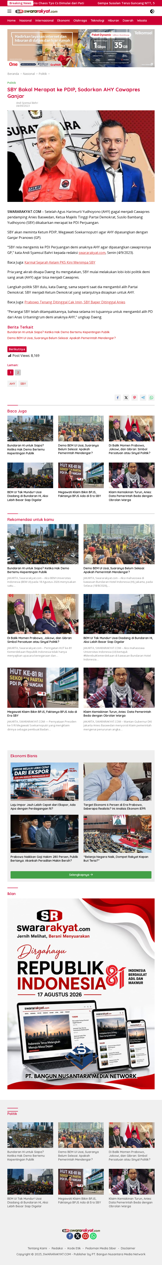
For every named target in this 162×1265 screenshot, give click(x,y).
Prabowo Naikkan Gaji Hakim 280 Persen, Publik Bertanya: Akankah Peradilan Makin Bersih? (44, 858)
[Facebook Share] (118, 397)
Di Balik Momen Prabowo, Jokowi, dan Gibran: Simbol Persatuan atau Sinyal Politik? (129, 449)
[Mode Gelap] (152, 11)
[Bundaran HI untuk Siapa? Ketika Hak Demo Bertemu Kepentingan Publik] (30, 428)
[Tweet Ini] (126, 397)
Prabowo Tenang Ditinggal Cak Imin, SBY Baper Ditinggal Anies (74, 302)
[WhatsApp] (93, 1236)
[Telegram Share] (143, 397)
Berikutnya (17, 349)
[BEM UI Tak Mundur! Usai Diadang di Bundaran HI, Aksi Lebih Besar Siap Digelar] (30, 475)
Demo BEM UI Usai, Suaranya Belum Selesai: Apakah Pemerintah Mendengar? (61, 338)
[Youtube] (85, 1236)
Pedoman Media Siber (100, 1248)
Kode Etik (74, 1248)
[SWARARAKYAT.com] (35, 11)
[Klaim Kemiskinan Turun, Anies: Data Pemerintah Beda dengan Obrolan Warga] (132, 475)
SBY (23, 384)
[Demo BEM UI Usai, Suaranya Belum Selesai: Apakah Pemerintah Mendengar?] (81, 428)
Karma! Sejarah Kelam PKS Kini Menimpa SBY (59, 262)
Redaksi (57, 1248)
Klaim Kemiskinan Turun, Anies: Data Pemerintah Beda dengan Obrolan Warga (131, 496)
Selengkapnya (79, 875)
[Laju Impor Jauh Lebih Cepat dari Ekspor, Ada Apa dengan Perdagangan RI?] (44, 782)
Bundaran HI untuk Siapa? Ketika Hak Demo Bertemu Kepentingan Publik (58, 332)
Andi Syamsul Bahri (27, 103)
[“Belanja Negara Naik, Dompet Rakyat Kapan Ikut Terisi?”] (117, 834)
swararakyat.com (92, 252)
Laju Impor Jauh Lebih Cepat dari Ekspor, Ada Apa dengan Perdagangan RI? (43, 806)
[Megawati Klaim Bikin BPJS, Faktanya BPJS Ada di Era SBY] (81, 475)
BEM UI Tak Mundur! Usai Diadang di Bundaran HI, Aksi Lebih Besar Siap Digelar (27, 496)
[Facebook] (69, 1236)
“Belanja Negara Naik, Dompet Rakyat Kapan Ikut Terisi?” (116, 858)
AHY (12, 384)
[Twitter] (77, 1236)
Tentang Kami (37, 1248)
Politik (11, 83)
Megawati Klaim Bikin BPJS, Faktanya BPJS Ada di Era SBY (79, 494)
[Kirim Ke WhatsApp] (151, 397)
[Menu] (10, 11)
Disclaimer (128, 1248)
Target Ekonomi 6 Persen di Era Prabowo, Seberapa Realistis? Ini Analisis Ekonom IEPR (115, 806)
